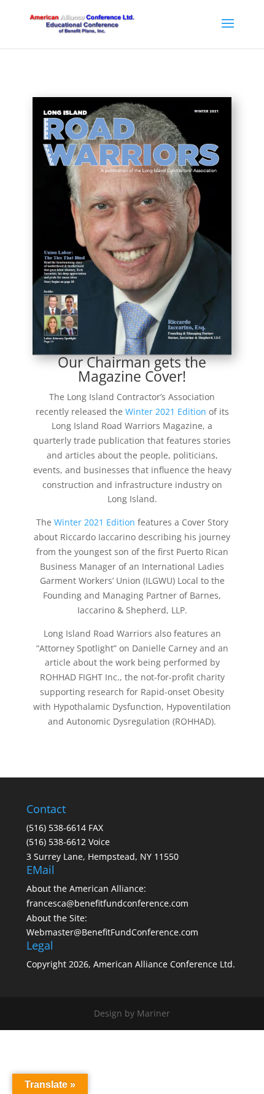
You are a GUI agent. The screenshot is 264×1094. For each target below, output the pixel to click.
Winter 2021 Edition (165, 411)
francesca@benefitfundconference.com (107, 903)
